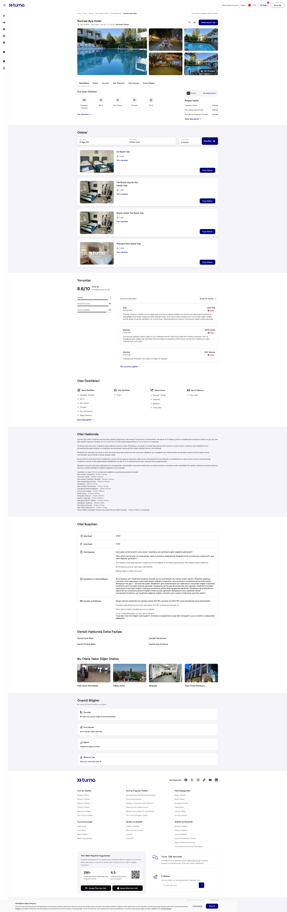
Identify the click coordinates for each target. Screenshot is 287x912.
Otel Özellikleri (119, 83)
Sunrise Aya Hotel (130, 13)
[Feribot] (4, 43)
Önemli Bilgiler (149, 83)
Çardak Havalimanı (157, 638)
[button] (147, 51)
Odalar (95, 83)
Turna (79, 13)
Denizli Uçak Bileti (85, 638)
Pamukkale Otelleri (102, 13)
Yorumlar (105, 83)
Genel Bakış (84, 83)
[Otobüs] (4, 29)
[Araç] (4, 36)
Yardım (243, 5)
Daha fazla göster (84, 420)
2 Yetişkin (185, 142)
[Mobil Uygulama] (4, 68)
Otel (84, 13)
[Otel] (4, 23)
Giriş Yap (277, 5)
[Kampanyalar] (4, 61)
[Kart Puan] (4, 52)
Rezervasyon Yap (208, 22)
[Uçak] (4, 16)
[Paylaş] (194, 22)
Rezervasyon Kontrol (230, 5)
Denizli (91, 13)
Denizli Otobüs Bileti (86, 644)
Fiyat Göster (207, 170)
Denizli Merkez (116, 13)
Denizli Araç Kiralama (158, 644)
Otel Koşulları (133, 83)
